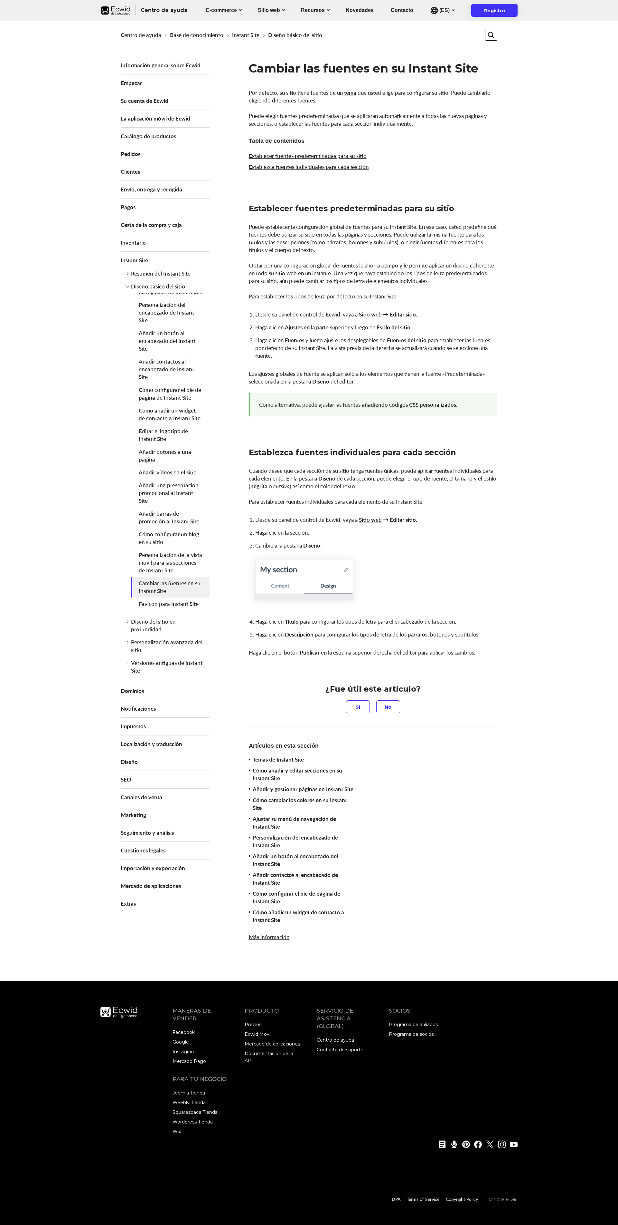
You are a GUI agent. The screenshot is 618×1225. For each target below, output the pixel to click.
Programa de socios (411, 1034)
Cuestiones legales (143, 850)
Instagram (184, 1052)
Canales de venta (141, 797)
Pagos (128, 207)
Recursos (313, 10)
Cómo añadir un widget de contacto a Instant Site (170, 414)
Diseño (129, 761)
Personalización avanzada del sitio (166, 646)
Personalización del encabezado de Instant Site (166, 312)
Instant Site (245, 35)
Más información (269, 937)
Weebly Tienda (189, 1102)
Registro (498, 12)
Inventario (133, 242)
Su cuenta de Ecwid (144, 100)
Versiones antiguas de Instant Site (166, 666)
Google (181, 1042)
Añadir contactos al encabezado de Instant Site (166, 369)
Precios (253, 1024)
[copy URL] (460, 209)
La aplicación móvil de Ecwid (155, 118)
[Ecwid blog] (440, 1144)
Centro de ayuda (141, 35)
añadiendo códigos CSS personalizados (409, 404)
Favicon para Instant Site (169, 604)
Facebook (184, 1032)
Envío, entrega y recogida (151, 189)
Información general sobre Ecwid (161, 65)
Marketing (133, 815)
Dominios (132, 691)
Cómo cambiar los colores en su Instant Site (300, 804)
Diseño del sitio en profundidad (153, 625)
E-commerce (221, 10)
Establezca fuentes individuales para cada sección (309, 167)
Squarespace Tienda (195, 1112)
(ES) (444, 10)
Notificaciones (138, 708)
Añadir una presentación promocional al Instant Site (169, 492)
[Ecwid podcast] (452, 1144)
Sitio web (269, 10)
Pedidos (130, 154)
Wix (177, 1131)
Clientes (130, 171)
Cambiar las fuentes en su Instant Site (170, 587)
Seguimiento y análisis (147, 832)
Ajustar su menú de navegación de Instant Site (294, 822)
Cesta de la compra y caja (151, 225)
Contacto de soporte (340, 1050)
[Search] (491, 35)
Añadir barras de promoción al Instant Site (169, 517)
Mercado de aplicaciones (151, 886)
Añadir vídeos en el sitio (168, 472)
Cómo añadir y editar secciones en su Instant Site (297, 774)
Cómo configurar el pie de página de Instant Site (170, 393)
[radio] (358, 706)
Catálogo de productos (148, 136)
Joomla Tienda (189, 1093)
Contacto (402, 10)
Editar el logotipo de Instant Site (163, 435)
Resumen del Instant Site (161, 273)
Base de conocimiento (196, 35)
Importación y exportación (153, 868)
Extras (128, 903)
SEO (126, 779)
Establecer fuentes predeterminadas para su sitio (308, 156)
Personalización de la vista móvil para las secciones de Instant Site (170, 562)
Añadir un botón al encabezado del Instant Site (167, 340)
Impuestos (133, 726)
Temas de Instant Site (278, 759)
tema (350, 92)
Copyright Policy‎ (462, 1199)
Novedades (360, 10)
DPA (396, 1199)
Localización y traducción (151, 744)
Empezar (131, 83)
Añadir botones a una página (165, 455)
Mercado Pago (189, 1061)
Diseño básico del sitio (295, 35)
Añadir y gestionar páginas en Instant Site (303, 789)
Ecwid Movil (258, 1034)
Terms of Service (423, 1199)
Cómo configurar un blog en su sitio (169, 538)
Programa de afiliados (413, 1024)
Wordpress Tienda (193, 1122)
